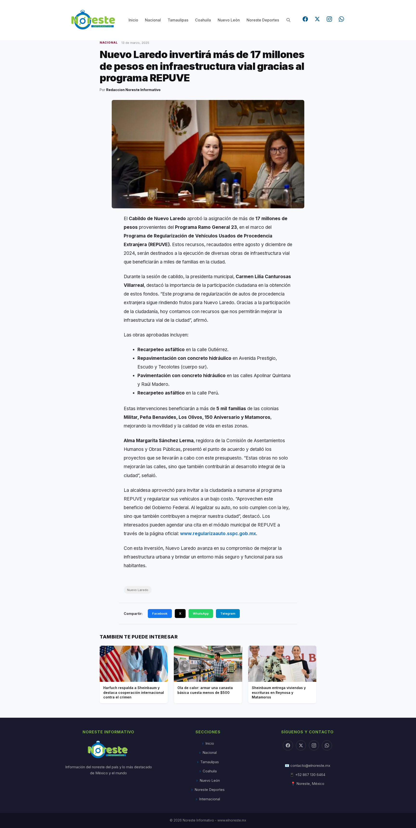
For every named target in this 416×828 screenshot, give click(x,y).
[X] (301, 745)
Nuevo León (229, 20)
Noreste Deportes (263, 20)
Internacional (209, 799)
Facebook (160, 613)
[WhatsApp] (341, 19)
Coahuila (203, 20)
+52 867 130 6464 (310, 774)
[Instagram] (329, 19)
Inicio (133, 20)
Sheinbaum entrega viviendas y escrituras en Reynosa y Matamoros (279, 692)
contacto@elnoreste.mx (310, 765)
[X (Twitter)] (317, 19)
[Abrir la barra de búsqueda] (288, 20)
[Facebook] (305, 19)
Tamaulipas (178, 20)
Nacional (153, 20)
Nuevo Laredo (137, 590)
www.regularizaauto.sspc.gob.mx (218, 533)
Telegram (227, 613)
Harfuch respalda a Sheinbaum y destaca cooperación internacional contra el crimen (133, 692)
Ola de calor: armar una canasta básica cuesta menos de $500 (205, 690)
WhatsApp (201, 613)
